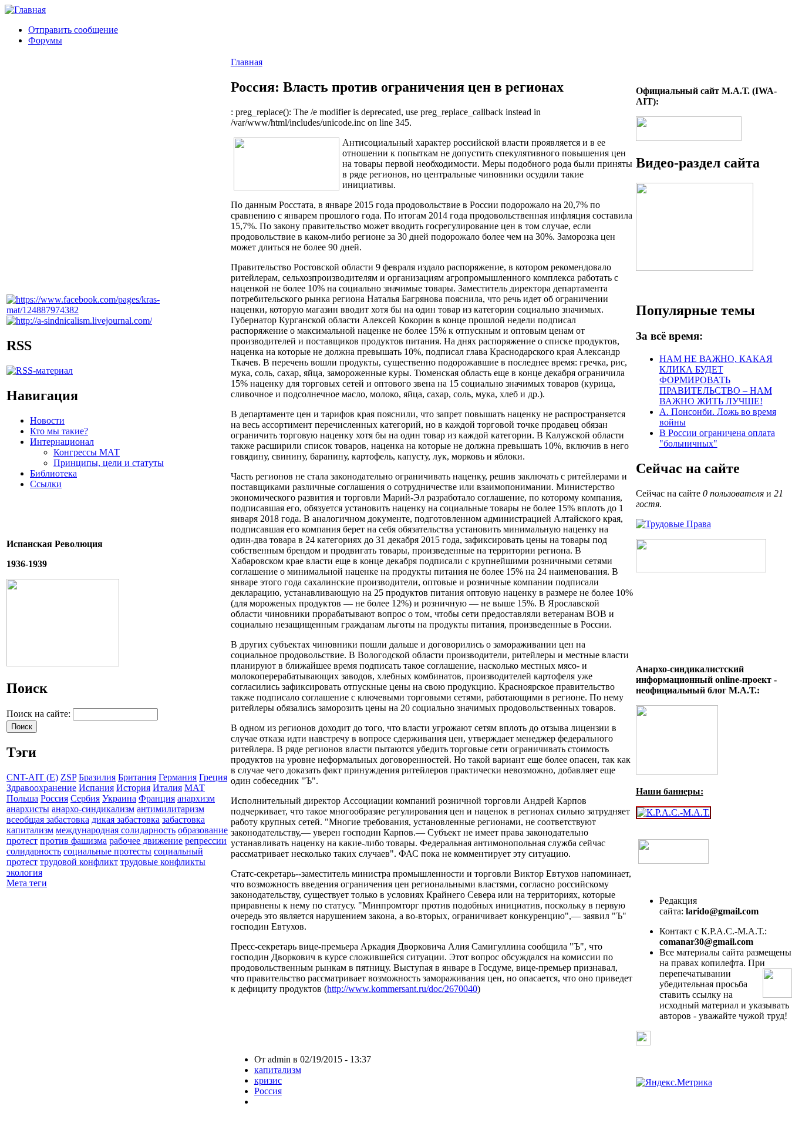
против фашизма (73, 841)
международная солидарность (116, 830)
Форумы (45, 40)
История (133, 788)
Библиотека (53, 473)
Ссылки (46, 484)
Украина (119, 798)
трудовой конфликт (79, 862)
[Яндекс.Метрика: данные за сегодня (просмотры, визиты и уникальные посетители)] (674, 1082)
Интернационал (62, 442)
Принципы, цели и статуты (108, 463)
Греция (213, 777)
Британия (137, 777)
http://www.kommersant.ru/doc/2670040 (402, 989)
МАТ (194, 788)
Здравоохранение (41, 788)
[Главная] (25, 10)
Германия (178, 777)
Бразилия (97, 777)
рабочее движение (146, 841)
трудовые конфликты (162, 862)
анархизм (196, 798)
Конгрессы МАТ (86, 452)
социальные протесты (107, 851)
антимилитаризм (170, 809)
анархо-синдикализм (93, 809)
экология (24, 872)
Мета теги (26, 883)
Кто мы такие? (59, 431)
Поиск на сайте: (39, 714)
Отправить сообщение (73, 30)
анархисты (27, 809)
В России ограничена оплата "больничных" (717, 438)
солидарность (33, 851)
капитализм (29, 830)
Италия (167, 788)
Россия (54, 798)
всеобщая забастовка (47, 819)
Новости (47, 420)
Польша (22, 798)
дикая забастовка (126, 819)
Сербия (85, 798)
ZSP (68, 777)
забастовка (183, 819)
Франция (157, 798)
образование (203, 830)
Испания (96, 788)
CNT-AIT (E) (32, 777)
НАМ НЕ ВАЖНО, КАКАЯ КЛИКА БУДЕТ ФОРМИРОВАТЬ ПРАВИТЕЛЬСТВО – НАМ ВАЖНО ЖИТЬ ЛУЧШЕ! (716, 380)
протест (22, 841)
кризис (268, 1080)
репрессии (206, 841)
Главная (246, 62)
